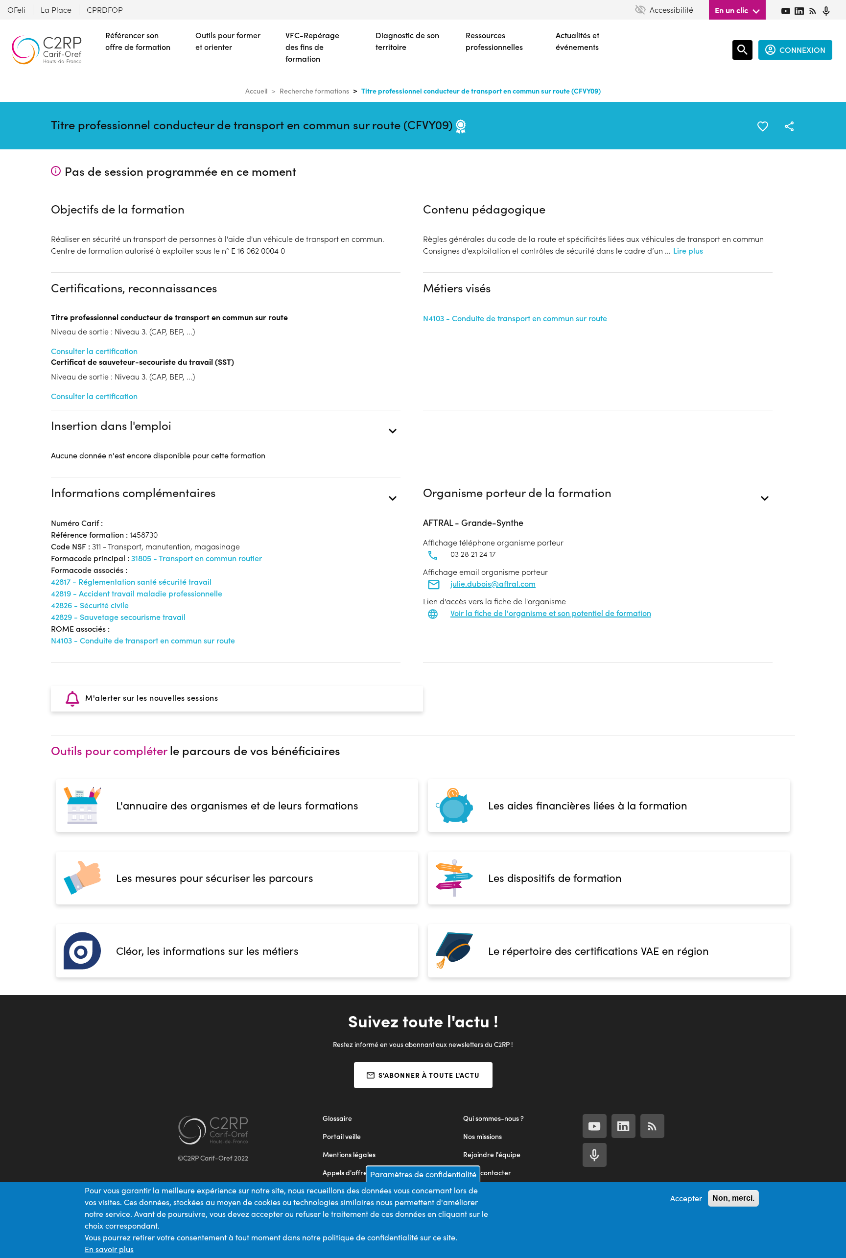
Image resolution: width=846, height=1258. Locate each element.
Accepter (686, 1198)
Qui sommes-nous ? (493, 1118)
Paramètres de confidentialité (423, 1174)
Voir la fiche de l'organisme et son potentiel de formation (550, 613)
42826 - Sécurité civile (90, 605)
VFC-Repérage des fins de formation (312, 47)
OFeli (16, 9)
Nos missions (482, 1136)
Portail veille (342, 1136)
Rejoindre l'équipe (491, 1154)
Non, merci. (733, 1198)
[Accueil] (46, 50)
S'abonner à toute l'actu (429, 1075)
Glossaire (337, 1118)
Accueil (256, 90)
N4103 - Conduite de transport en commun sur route (515, 318)
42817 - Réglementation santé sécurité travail (131, 581)
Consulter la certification (94, 351)
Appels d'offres (346, 1172)
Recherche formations (314, 90)
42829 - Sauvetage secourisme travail (118, 617)
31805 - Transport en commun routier (196, 558)
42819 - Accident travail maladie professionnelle (136, 593)
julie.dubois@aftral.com (493, 583)
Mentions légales (349, 1154)
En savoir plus (109, 1249)
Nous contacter (487, 1172)
